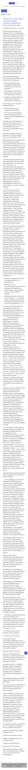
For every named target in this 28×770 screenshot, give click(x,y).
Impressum (9, 766)
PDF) (22, 28)
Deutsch (3, 14)
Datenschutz (18, 766)
